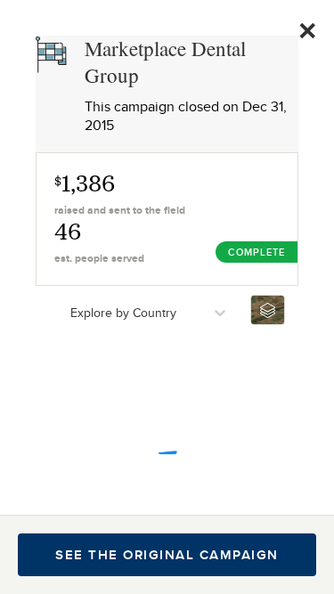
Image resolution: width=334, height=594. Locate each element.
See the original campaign (167, 555)
